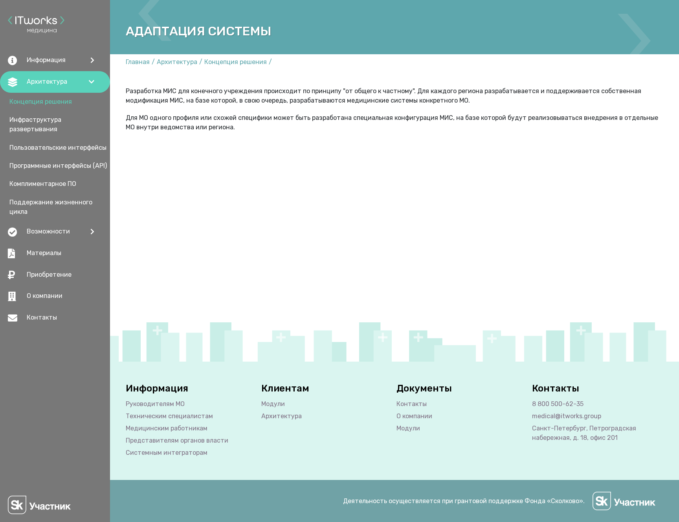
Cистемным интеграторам (166, 452)
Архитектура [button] (47, 81)
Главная (138, 62)
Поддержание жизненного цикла (50, 207)
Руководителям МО (155, 404)
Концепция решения (40, 101)
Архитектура (177, 62)
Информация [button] (46, 60)
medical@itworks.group (566, 416)
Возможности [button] (48, 231)
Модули (273, 404)
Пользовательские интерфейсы (57, 147)
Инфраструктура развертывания (35, 124)
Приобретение (49, 274)
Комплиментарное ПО (42, 183)
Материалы (44, 253)
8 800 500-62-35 (558, 404)
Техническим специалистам (169, 416)
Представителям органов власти (177, 440)
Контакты (42, 317)
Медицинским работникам (166, 428)
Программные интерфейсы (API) (58, 165)
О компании (44, 296)
